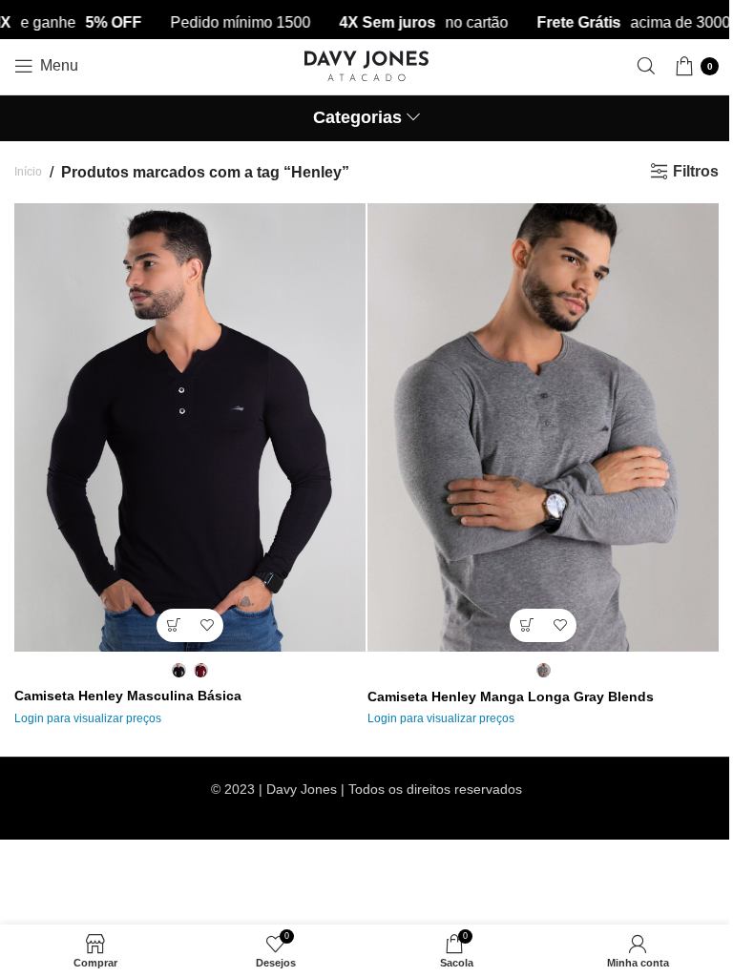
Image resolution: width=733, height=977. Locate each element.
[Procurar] (646, 66)
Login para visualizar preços (87, 718)
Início (28, 171)
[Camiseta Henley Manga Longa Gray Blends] (543, 427)
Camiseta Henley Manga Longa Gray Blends (510, 696)
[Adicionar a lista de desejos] (206, 625)
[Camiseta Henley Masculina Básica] (190, 427)
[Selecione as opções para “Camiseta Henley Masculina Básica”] (173, 625)
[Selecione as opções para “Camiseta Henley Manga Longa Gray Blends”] (526, 625)
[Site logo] (366, 64)
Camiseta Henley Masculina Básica (127, 695)
